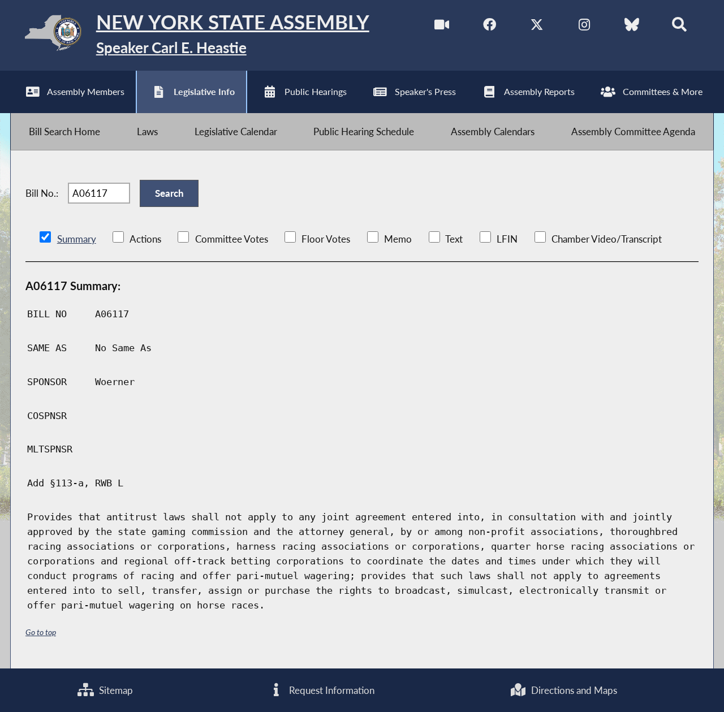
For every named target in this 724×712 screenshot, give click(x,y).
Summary (76, 239)
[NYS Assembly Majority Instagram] (584, 27)
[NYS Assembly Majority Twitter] (537, 27)
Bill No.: (41, 193)
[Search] (679, 27)
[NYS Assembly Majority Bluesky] (631, 27)
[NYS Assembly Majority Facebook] (489, 27)
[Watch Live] (442, 27)
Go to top (40, 632)
